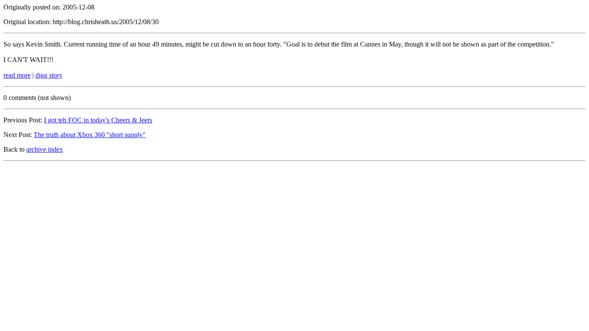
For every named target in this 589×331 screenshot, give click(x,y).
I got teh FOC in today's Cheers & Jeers (98, 120)
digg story (49, 75)
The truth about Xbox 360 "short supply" (90, 134)
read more (17, 75)
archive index (44, 149)
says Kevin (28, 44)
